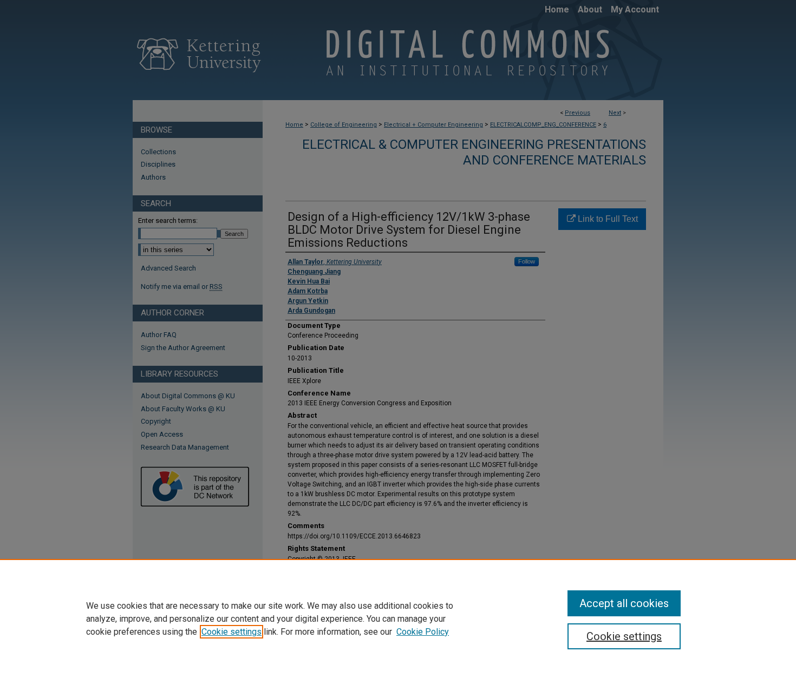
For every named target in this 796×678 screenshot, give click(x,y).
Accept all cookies (624, 603)
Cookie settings (231, 632)
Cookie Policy (422, 632)
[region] (398, 618)
